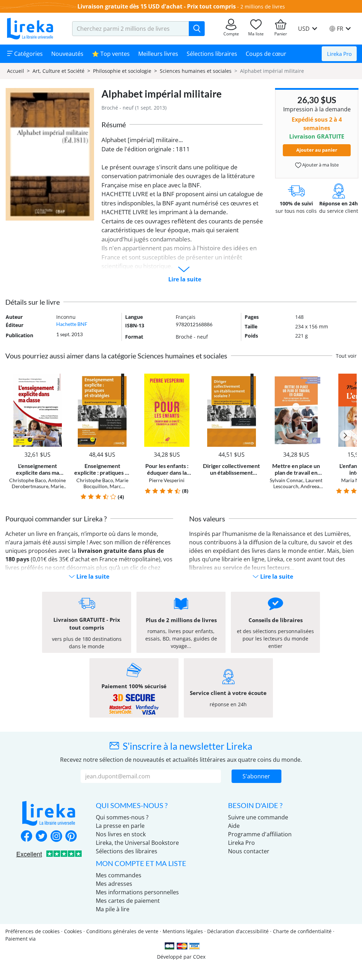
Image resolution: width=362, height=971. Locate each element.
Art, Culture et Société (58, 71)
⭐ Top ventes (111, 54)
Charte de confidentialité (302, 931)
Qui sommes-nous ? (122, 817)
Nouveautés (67, 54)
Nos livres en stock (121, 834)
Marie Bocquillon (41, 489)
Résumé (113, 124)
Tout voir (346, 355)
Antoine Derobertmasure (39, 483)
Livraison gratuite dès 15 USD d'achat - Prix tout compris (156, 6)
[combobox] (130, 28)
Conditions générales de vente (122, 931)
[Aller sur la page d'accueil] (30, 28)
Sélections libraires (212, 54)
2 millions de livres (262, 6)
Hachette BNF (71, 324)
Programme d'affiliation (260, 834)
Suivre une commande (258, 817)
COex (199, 956)
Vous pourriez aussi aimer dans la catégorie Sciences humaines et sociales (116, 355)
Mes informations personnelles (137, 892)
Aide (234, 826)
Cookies (73, 931)
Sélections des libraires (126, 851)
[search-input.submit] (197, 28)
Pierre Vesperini (167, 480)
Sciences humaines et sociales (196, 71)
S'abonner (256, 776)
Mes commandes (118, 875)
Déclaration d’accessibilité (238, 931)
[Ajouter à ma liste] (59, 377)
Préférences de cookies (32, 931)
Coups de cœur (266, 54)
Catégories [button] (28, 54)
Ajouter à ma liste (320, 165)
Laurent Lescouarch (298, 483)
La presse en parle (120, 826)
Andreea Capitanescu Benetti (296, 489)
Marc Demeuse (101, 489)
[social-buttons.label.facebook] (26, 836)
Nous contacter (248, 851)
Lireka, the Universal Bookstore (137, 843)
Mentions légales (183, 931)
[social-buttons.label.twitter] (41, 836)
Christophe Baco (27, 480)
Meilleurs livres (158, 54)
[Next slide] (345, 435)
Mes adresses (114, 884)
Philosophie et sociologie (122, 71)
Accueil (15, 71)
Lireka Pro (339, 53)
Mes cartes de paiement (128, 901)
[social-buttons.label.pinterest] (71, 836)
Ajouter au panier (316, 150)
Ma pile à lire (112, 909)
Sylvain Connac (286, 480)
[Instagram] (56, 836)
